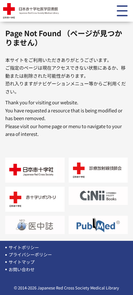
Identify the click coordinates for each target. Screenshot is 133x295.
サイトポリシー (24, 247)
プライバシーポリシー (30, 254)
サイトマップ (22, 262)
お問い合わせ (22, 269)
